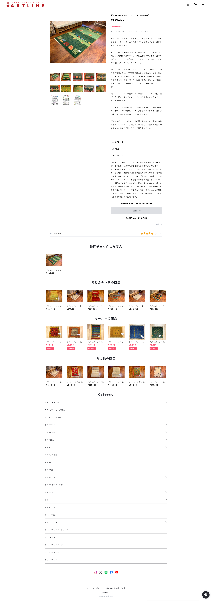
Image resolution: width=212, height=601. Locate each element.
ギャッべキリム (51, 560)
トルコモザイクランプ (54, 485)
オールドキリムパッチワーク (56, 530)
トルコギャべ (50, 425)
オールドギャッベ (52, 552)
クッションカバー (52, 477)
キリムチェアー (51, 507)
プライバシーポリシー (94, 588)
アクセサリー (50, 492)
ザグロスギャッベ (52, 402)
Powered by (103, 596)
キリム (47, 447)
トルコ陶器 (49, 470)
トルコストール (51, 522)
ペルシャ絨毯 (50, 432)
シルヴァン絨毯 (51, 455)
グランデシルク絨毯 (53, 417)
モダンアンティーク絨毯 (55, 410)
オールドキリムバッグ (54, 545)
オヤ (46, 500)
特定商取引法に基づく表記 (115, 588)
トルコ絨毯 (49, 440)
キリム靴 (48, 462)
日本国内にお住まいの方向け (137, 218)
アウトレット (50, 537)
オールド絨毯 (50, 515)
